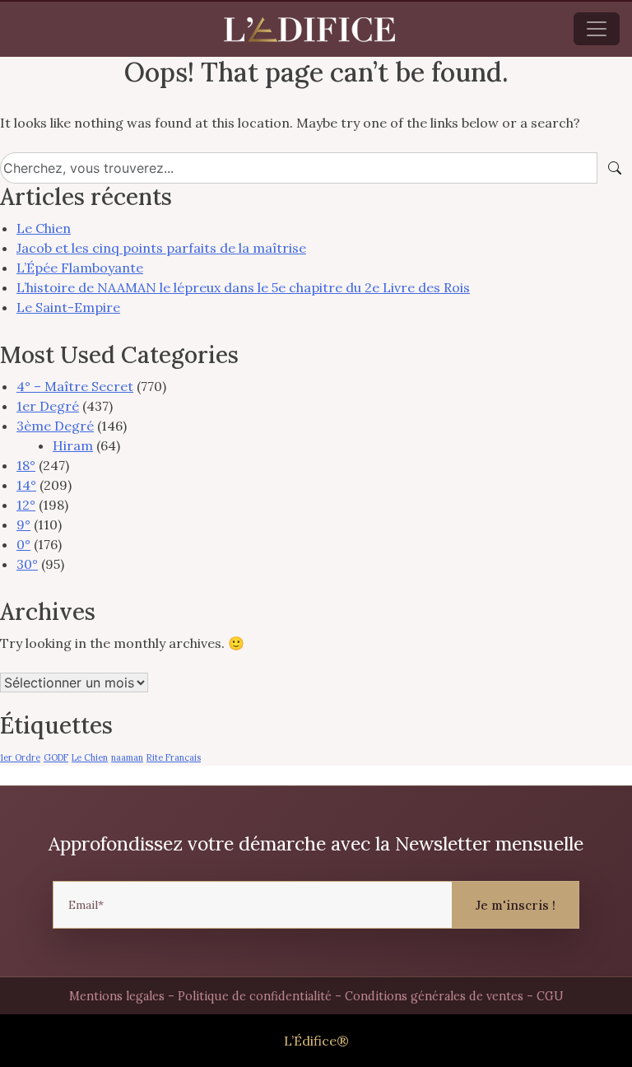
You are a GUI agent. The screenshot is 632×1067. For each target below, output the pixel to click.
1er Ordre (20, 757)
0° (23, 544)
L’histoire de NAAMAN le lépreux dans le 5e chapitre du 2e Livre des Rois (243, 287)
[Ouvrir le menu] (597, 28)
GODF (56, 757)
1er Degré (47, 406)
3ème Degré (55, 425)
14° (26, 485)
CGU (550, 996)
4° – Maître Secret (74, 386)
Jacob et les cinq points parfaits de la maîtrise (161, 248)
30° (27, 564)
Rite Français (173, 757)
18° (25, 465)
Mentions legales (117, 996)
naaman (127, 757)
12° (25, 504)
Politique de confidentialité (255, 996)
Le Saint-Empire (68, 307)
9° (23, 524)
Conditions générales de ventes (434, 996)
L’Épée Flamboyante (79, 267)
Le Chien (43, 228)
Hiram (73, 445)
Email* (86, 904)
